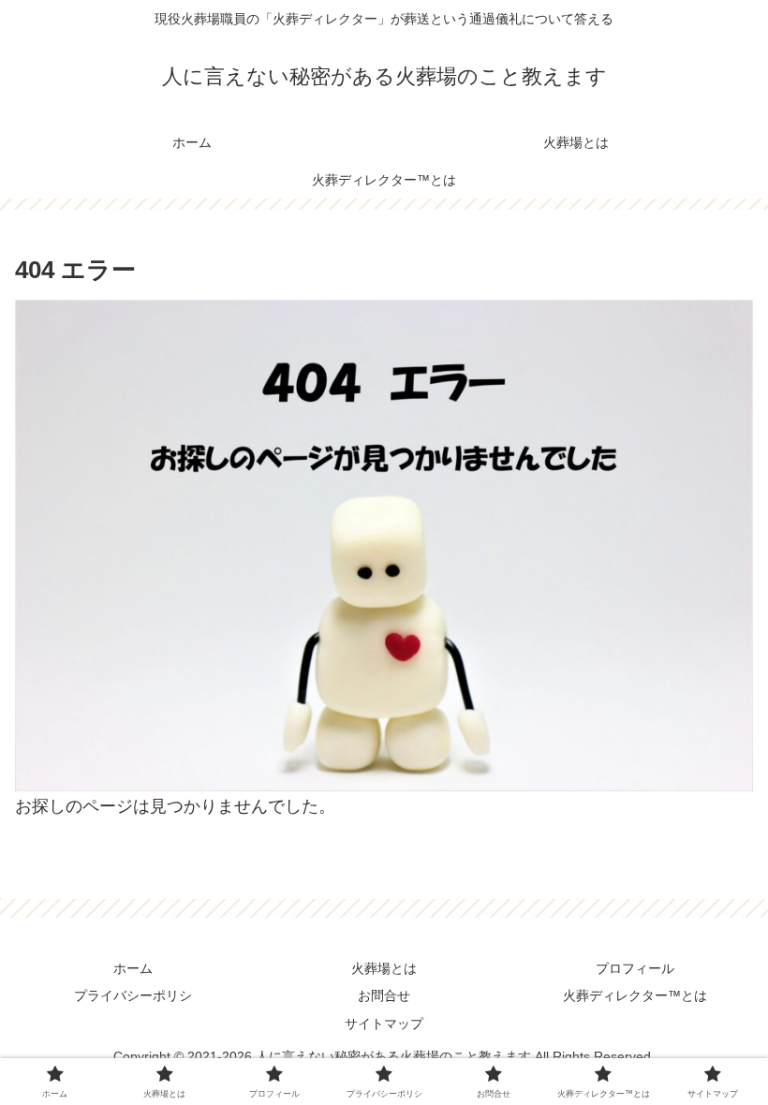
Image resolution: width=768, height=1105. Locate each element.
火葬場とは (384, 968)
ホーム (133, 968)
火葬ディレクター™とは (635, 995)
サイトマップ (384, 1023)
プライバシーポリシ (133, 995)
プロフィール (635, 968)
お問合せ (384, 995)
